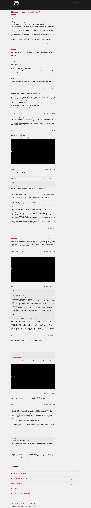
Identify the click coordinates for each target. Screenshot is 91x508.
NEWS (48, 2)
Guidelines (22, 503)
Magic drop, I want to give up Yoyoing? (25, 12)
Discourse (18, 506)
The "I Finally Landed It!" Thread (18, 473)
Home (12, 503)
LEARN (37, 2)
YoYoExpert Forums (5, 8)
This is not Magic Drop (16, 483)
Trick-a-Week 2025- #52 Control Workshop (21, 493)
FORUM (43, 2)
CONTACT (60, 2)
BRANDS (30, 2)
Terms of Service (29, 503)
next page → (13, 463)
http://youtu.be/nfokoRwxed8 (18, 357)
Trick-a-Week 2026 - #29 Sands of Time (20, 478)
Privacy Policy (36, 503)
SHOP (24, 2)
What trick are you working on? (18, 488)
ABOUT (53, 2)
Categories (17, 503)
